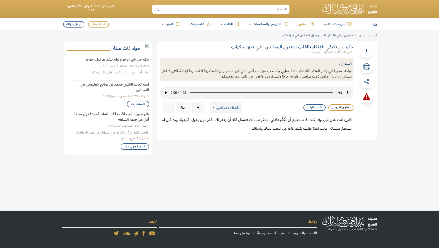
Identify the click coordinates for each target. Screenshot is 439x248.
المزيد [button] (166, 24)
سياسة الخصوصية (271, 233)
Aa (183, 107)
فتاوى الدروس (340, 107)
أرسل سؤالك (73, 24)
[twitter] (116, 233)
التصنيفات (197, 24)
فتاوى (361, 35)
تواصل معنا (241, 233)
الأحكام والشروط (304, 233)
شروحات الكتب (334, 24)
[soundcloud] (126, 233)
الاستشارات (314, 107)
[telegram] (136, 233)
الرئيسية (372, 35)
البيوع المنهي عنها (135, 146)
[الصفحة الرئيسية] (349, 9)
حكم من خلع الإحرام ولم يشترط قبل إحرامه (117, 59)
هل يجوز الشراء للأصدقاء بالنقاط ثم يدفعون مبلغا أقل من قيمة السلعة (111, 116)
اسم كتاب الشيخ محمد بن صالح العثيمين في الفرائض (114, 87)
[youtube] (152, 233)
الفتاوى (303, 24)
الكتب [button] (226, 24)
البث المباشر (98, 24)
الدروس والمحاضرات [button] (264, 24)
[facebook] (144, 233)
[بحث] (157, 9)
